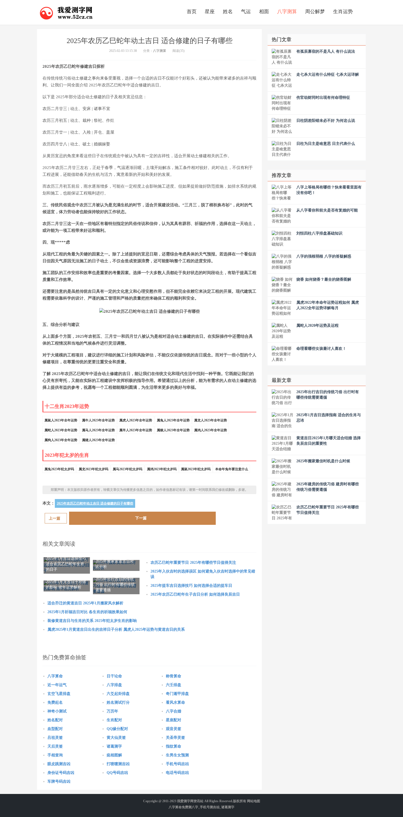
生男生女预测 (177, 755)
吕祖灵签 (55, 738)
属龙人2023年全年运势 (210, 420)
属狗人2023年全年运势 (60, 440)
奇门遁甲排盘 (177, 694)
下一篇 (141, 518)
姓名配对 (55, 720)
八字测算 (287, 11)
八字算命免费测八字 (183, 807)
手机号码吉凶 (177, 764)
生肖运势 (343, 11)
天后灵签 (55, 746)
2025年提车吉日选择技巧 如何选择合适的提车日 (191, 586)
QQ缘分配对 (117, 729)
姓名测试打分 (118, 702)
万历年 (112, 711)
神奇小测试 (57, 711)
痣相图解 (114, 755)
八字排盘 (114, 685)
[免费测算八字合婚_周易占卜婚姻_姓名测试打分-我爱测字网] (66, 12)
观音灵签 (173, 729)
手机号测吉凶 (210, 807)
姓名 (228, 11)
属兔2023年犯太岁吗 (59, 469)
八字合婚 (173, 711)
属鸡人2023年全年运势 (210, 430)
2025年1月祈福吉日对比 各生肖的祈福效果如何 (87, 612)
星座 (210, 11)
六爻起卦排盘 (118, 694)
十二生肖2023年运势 (67, 406)
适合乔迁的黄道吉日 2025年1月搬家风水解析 (85, 603)
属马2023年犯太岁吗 (127, 469)
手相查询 (55, 755)
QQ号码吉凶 (117, 773)
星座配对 (173, 720)
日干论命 (114, 676)
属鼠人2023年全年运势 (60, 420)
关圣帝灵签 (175, 738)
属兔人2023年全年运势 (173, 420)
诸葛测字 (114, 746)
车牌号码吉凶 (58, 781)
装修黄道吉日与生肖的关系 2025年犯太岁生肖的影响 (92, 621)
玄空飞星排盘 (58, 694)
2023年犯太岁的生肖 (67, 455)
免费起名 (55, 702)
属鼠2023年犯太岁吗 (196, 469)
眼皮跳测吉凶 (58, 764)
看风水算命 (175, 702)
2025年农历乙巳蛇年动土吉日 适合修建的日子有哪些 (95, 503)
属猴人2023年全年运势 (173, 430)
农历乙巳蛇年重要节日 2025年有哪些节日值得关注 (193, 562)
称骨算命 (173, 676)
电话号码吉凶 (177, 773)
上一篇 (54, 518)
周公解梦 (315, 11)
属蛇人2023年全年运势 (60, 430)
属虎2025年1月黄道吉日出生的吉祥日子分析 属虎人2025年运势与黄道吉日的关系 (116, 629)
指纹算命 (173, 746)
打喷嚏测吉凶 (118, 764)
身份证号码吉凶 (60, 773)
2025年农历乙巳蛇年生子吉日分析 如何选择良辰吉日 (195, 594)
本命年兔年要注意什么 (231, 469)
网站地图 (253, 801)
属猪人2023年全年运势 (98, 440)
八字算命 (55, 676)
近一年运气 (57, 685)
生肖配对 (114, 720)
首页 (192, 11)
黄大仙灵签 (116, 738)
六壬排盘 (173, 685)
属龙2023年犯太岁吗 (93, 469)
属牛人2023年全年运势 (98, 420)
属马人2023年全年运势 (98, 430)
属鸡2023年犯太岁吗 (162, 469)
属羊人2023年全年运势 (135, 430)
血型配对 (55, 729)
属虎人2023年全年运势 (135, 420)
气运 (246, 11)
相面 (264, 11)
